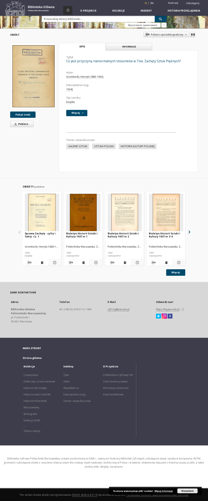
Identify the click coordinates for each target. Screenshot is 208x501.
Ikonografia (30, 414)
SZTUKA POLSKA (104, 146)
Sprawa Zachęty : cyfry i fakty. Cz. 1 (40, 235)
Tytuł (66, 375)
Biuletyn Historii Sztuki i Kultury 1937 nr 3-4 (164, 235)
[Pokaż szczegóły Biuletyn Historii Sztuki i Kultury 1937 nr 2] (137, 262)
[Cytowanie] (192, 34)
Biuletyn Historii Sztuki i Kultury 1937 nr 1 (82, 235)
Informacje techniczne (116, 388)
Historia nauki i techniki (37, 394)
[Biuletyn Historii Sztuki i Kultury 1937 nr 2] (125, 212)
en (152, 3)
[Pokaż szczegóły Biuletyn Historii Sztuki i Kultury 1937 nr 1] (95, 262)
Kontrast (173, 3)
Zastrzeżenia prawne (115, 381)
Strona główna (32, 358)
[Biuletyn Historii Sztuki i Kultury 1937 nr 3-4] (166, 212)
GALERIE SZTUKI (77, 146)
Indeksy (146, 10)
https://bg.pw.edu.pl (168, 309)
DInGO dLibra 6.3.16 (85, 495)
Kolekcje (118, 10)
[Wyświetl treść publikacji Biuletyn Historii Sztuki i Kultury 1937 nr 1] (83, 262)
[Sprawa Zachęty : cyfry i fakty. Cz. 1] (42, 212)
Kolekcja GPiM (32, 420)
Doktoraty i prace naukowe (39, 381)
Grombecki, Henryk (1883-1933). (85, 76)
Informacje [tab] (129, 46)
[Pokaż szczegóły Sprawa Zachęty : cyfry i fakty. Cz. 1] (54, 262)
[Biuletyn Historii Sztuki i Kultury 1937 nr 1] (83, 212)
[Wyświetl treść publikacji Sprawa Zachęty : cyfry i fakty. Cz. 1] (42, 262)
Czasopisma (31, 375)
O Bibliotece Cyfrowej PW (118, 375)
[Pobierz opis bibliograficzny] (29, 262)
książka (70, 102)
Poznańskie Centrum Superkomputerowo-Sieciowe (157, 495)
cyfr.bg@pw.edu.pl (119, 309)
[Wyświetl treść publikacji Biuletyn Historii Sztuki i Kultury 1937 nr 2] (124, 262)
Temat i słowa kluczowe (77, 401)
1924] (69, 89)
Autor (66, 381)
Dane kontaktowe (113, 394)
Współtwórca (71, 388)
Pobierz (23, 124)
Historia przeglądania (184, 10)
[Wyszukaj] (161, 19)
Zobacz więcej (32, 431)
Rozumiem (187, 491)
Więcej (175, 272)
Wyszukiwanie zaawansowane (142, 25)
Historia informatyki (35, 388)
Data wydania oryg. (74, 394)
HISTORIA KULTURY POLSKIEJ (138, 146)
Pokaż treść (22, 114)
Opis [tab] (82, 46)
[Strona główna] (67, 10)
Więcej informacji (163, 490)
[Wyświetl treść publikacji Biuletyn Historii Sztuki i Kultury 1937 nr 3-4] (166, 262)
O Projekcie (88, 10)
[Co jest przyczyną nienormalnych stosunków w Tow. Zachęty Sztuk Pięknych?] (33, 76)
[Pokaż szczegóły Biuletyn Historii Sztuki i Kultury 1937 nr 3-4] (178, 262)
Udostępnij (192, 3)
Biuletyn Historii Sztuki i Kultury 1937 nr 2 (123, 235)
